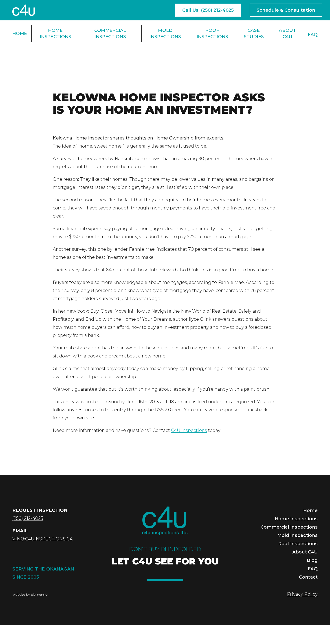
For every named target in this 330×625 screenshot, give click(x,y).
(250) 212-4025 (27, 518)
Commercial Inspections (110, 33)
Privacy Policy (302, 594)
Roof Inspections (212, 33)
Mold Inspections (165, 33)
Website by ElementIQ (30, 594)
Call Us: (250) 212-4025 (208, 10)
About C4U (287, 33)
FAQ (313, 34)
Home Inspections (55, 33)
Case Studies (254, 33)
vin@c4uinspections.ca (42, 539)
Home (19, 33)
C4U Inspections (189, 430)
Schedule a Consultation (286, 10)
